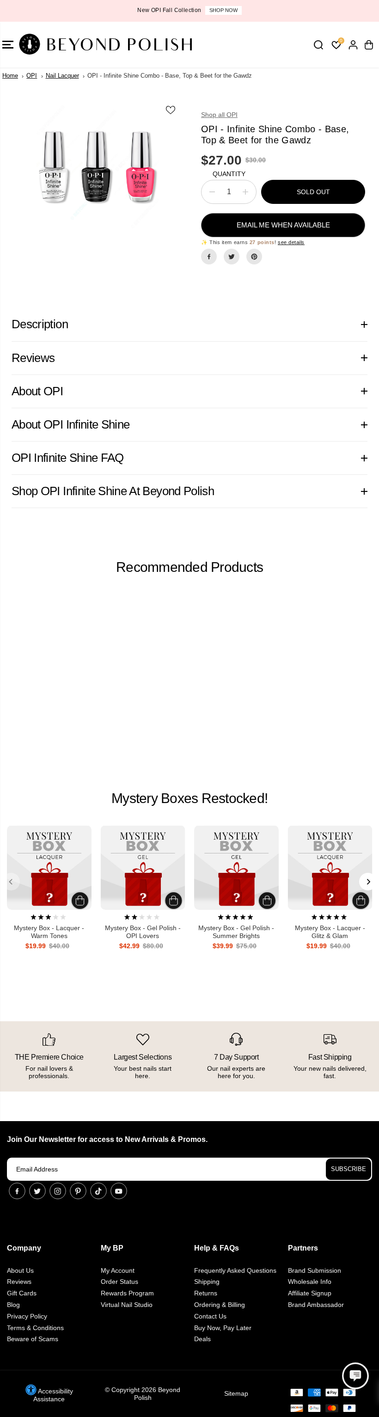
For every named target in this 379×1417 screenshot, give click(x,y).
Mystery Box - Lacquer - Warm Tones (49, 931)
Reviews (19, 1281)
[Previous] (11, 881)
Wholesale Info (309, 1281)
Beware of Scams (32, 1339)
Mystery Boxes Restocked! (189, 798)
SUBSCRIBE (348, 1168)
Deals (202, 1339)
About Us (20, 1270)
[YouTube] (119, 1191)
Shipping (207, 1281)
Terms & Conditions (35, 1327)
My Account (117, 1270)
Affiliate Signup (309, 1293)
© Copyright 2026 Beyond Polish (142, 1393)
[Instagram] (58, 1191)
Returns (205, 1293)
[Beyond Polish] (62, 44)
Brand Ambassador (316, 1304)
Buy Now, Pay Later (222, 1327)
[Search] (318, 45)
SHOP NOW (223, 10)
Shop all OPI (219, 114)
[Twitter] (231, 256)
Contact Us (210, 1316)
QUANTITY (229, 174)
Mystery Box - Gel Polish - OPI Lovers (143, 931)
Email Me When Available (283, 225)
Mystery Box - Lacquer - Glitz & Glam (330, 931)
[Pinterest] (254, 256)
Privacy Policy (27, 1316)
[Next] (368, 881)
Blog (13, 1304)
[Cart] (369, 45)
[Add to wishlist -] (171, 109)
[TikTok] (98, 1191)
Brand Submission (314, 1270)
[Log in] (353, 45)
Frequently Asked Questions (235, 1270)
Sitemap (236, 1393)
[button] (355, 1375)
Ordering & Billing (219, 1304)
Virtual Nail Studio (127, 1304)
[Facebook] (209, 256)
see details (291, 242)
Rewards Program (127, 1293)
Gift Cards (22, 1293)
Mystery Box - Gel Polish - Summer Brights (236, 931)
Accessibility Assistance (53, 1395)
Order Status (119, 1281)
